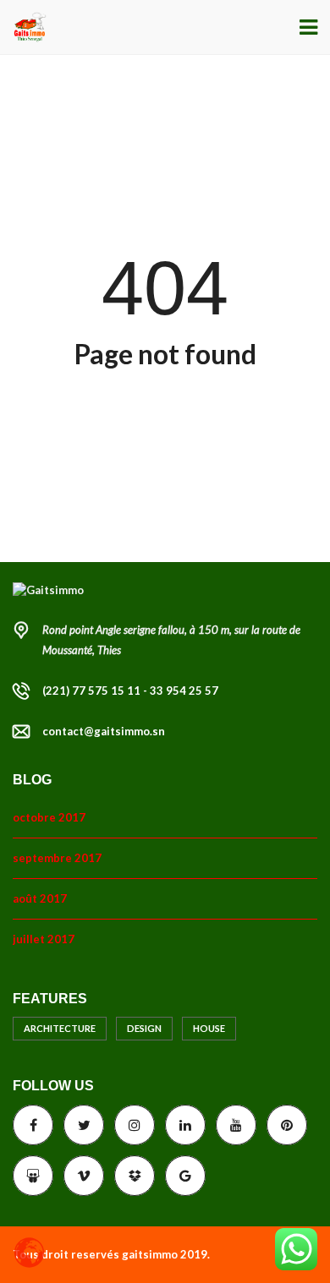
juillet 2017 (43, 939)
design (144, 1028)
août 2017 (40, 898)
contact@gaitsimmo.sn (103, 731)
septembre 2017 (57, 858)
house (209, 1028)
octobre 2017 (49, 817)
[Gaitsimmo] (23, 27)
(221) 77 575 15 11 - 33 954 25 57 (130, 690)
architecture (60, 1028)
